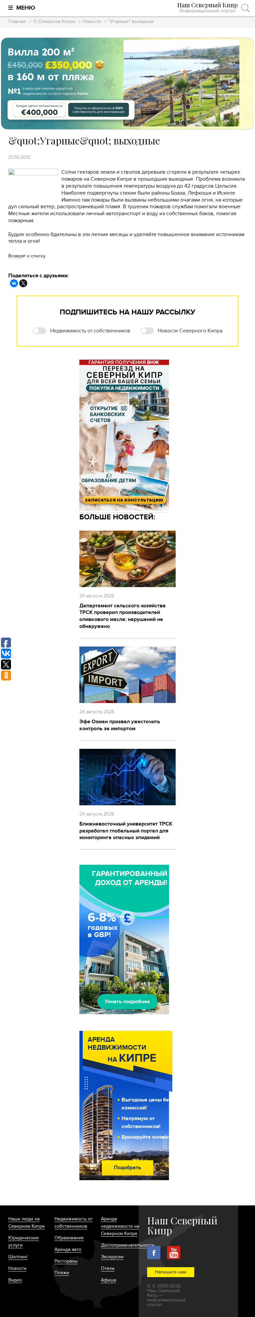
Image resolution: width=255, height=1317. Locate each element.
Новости (92, 21)
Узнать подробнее (127, 1001)
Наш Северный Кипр (207, 8)
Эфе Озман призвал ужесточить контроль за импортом (119, 725)
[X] (23, 283)
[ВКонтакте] (14, 283)
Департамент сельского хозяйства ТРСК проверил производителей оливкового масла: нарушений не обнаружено (122, 616)
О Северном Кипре (54, 21)
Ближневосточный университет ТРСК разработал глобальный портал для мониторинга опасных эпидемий (125, 831)
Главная (17, 21)
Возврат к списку (26, 256)
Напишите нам (170, 1272)
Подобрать (127, 1167)
